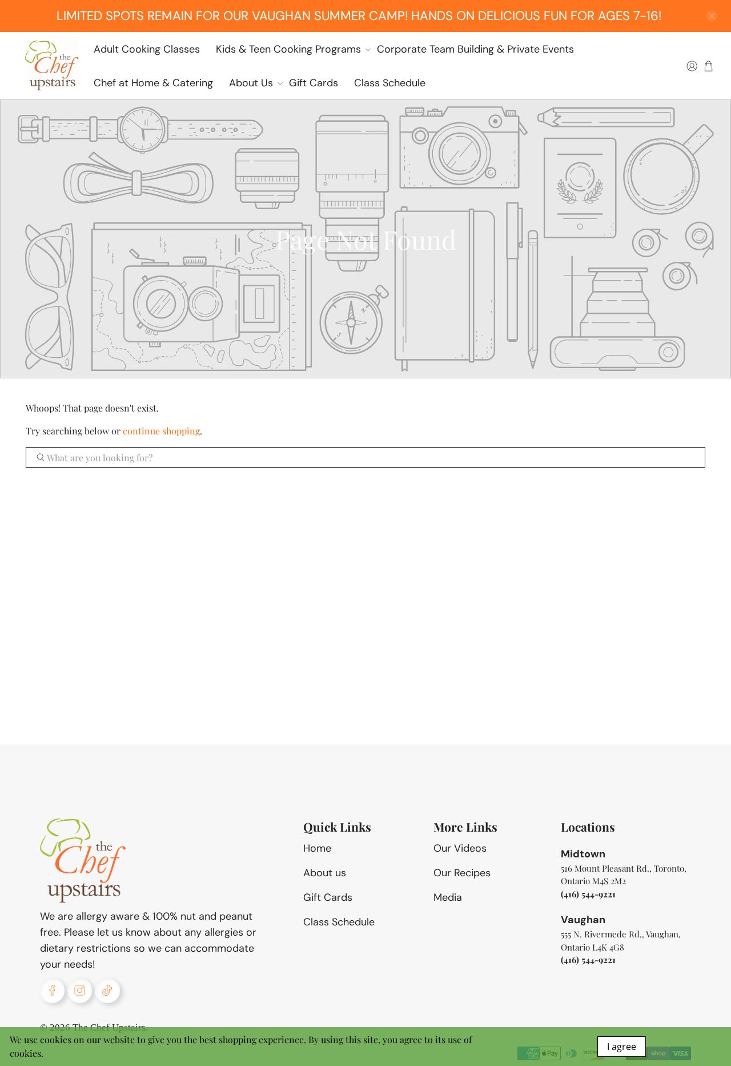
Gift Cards (313, 83)
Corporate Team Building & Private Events (475, 49)
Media (447, 897)
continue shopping (161, 431)
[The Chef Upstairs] (51, 65)
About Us (251, 83)
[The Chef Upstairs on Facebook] (52, 990)
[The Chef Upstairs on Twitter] (107, 990)
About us (324, 873)
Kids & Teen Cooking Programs (288, 49)
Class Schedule (389, 83)
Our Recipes (462, 873)
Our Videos (460, 848)
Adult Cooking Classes (147, 49)
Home (317, 848)
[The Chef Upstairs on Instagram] (79, 990)
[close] (711, 16)
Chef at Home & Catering (153, 83)
